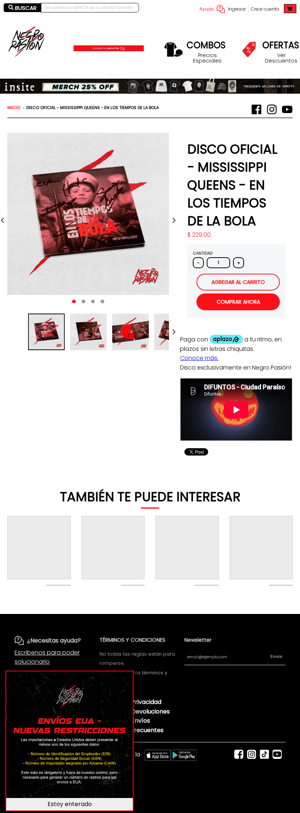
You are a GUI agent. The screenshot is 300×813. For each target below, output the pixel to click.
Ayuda (206, 9)
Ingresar (237, 9)
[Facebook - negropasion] (256, 109)
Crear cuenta (265, 9)
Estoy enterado (70, 804)
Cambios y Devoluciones (135, 711)
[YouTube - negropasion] (287, 109)
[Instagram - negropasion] (271, 109)
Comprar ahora (238, 302)
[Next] (173, 220)
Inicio (13, 107)
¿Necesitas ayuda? (54, 640)
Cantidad (203, 253)
